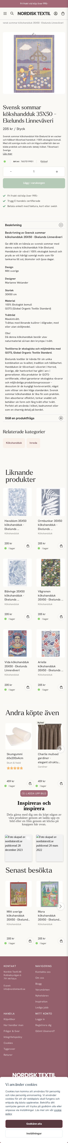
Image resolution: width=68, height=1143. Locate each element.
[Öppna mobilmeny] (5, 13)
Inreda (33, 443)
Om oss (39, 978)
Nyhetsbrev (42, 995)
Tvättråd (10, 315)
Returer (8, 1055)
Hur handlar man (13, 1025)
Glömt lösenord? (45, 1031)
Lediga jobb (41, 1007)
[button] (18, 848)
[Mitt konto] (55, 13)
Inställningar (34, 1133)
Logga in (40, 1019)
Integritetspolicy (13, 1037)
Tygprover (9, 1049)
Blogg (38, 984)
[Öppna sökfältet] (12, 13)
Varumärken (42, 990)
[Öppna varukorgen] (63, 13)
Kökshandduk (14, 443)
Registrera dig (43, 1025)
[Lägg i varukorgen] (28, 546)
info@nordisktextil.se (14, 989)
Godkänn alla (34, 1123)
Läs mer (7, 154)
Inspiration (41, 1001)
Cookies (8, 1043)
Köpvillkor (9, 1019)
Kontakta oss (43, 972)
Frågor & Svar (12, 1031)
